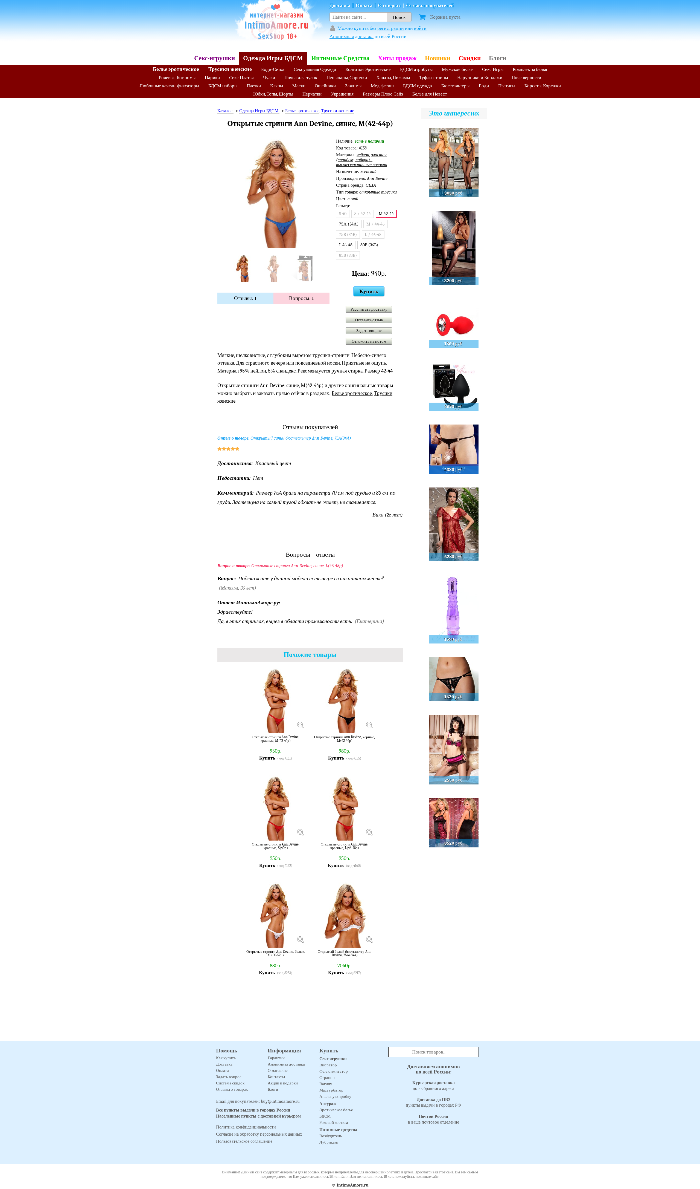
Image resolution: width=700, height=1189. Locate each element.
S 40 (342, 213)
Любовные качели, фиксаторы (169, 85)
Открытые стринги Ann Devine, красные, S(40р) (275, 846)
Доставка (339, 5)
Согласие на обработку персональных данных (259, 1134)
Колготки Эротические (368, 69)
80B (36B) (369, 245)
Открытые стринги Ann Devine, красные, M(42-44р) (275, 739)
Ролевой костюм (333, 1122)
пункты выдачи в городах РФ (433, 1102)
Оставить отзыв (369, 320)
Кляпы (276, 85)
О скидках (389, 5)
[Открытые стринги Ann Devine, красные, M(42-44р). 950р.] (300, 725)
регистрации (390, 28)
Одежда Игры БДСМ (273, 58)
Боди (484, 85)
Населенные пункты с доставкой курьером (258, 1116)
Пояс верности (526, 77)
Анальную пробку (335, 1096)
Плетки (254, 85)
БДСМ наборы (222, 85)
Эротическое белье (336, 1109)
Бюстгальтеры (455, 85)
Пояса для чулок (300, 77)
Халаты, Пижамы (393, 77)
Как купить (226, 1057)
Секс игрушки (333, 1058)
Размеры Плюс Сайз (383, 94)
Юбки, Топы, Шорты (273, 94)
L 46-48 (345, 245)
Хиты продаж (397, 58)
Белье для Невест (429, 94)
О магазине (278, 1070)
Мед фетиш (382, 85)
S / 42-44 (362, 213)
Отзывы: (245, 298)
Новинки (437, 58)
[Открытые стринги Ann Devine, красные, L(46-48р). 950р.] (369, 832)
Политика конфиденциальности (246, 1127)
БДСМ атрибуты (416, 69)
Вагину (325, 1083)
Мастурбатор (331, 1090)
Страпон (327, 1077)
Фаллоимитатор (333, 1071)
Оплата (364, 5)
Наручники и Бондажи (479, 77)
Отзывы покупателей (430, 5)
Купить (368, 291)
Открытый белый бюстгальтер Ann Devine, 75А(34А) (344, 953)
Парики (212, 77)
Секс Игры (492, 69)
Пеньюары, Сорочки (346, 77)
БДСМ (325, 1116)
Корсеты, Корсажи (542, 85)
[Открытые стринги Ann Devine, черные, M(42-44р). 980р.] (369, 725)
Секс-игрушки (214, 58)
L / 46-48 (373, 234)
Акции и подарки (283, 1083)
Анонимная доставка (351, 36)
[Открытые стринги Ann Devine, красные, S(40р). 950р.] (300, 832)
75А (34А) (348, 224)
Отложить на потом (369, 341)
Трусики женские (230, 69)
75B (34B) (348, 234)
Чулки (269, 77)
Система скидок (230, 1083)
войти (420, 28)
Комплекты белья (530, 69)
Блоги (497, 58)
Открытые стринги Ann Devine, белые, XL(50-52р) (275, 953)
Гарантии (276, 1057)
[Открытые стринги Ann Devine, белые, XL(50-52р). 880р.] (300, 939)
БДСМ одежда (417, 85)
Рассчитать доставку (369, 309)
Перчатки (312, 94)
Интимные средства (338, 1129)
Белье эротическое (176, 69)
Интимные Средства (340, 58)
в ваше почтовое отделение (433, 1119)
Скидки (470, 58)
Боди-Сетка (272, 69)
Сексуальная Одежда (315, 69)
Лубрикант (329, 1142)
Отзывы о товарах (232, 1089)
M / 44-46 (375, 224)
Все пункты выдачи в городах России (253, 1110)
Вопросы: (301, 298)
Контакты (276, 1076)
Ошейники (325, 85)
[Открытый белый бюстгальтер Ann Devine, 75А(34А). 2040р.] (369, 939)
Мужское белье (457, 69)
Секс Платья (241, 77)
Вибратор (328, 1065)
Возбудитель (330, 1135)
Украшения (342, 94)
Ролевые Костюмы (177, 77)
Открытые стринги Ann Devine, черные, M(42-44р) (344, 739)
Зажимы (353, 85)
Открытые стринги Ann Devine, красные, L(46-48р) (344, 846)
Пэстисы (506, 85)
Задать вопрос (369, 330)
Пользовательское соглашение (244, 1141)
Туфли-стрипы (433, 77)
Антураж (327, 1103)
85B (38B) (348, 255)
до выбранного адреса (433, 1085)
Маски (298, 85)
